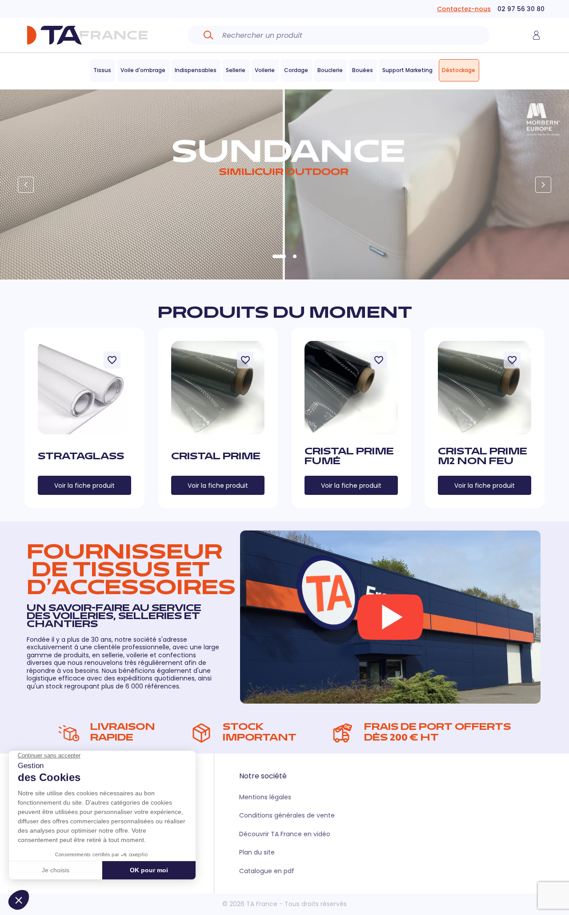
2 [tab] (295, 256)
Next (543, 185)
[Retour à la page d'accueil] (87, 35)
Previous (26, 185)
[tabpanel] (284, 184)
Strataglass (81, 457)
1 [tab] (279, 256)
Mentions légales (265, 797)
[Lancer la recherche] (208, 35)
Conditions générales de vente (287, 815)
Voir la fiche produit (84, 485)
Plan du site (257, 852)
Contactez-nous (464, 9)
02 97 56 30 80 (521, 9)
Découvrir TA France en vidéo (284, 834)
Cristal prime (215, 457)
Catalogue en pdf (266, 870)
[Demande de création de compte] (536, 35)
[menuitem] (102, 70)
